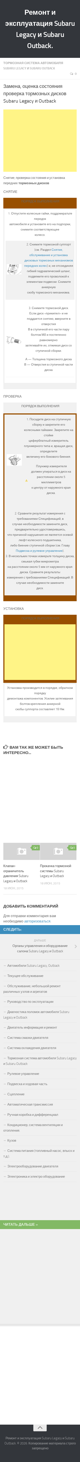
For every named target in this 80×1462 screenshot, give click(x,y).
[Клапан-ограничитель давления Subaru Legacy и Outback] (21, 851)
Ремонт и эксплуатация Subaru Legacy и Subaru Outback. (40, 29)
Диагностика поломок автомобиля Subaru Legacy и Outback (36, 1014)
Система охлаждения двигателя (31, 1048)
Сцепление (15, 1094)
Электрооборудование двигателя (32, 1166)
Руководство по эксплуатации (30, 1002)
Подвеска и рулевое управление (39, 551)
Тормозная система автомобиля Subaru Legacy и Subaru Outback (40, 1061)
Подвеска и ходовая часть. (27, 1084)
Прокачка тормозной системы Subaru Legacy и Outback (55, 871)
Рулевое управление (23, 1074)
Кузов (11, 1140)
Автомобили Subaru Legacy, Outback (33, 966)
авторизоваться (37, 921)
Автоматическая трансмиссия (30, 1104)
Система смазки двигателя (27, 1038)
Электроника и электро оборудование (36, 1177)
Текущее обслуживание (25, 976)
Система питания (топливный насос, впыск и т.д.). (38, 1153)
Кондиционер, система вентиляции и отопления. (33, 1127)
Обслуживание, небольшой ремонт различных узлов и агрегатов (32, 989)
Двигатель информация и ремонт (32, 1027)
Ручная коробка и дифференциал (32, 1115)
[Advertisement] (40, 140)
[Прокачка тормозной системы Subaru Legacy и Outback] (58, 851)
